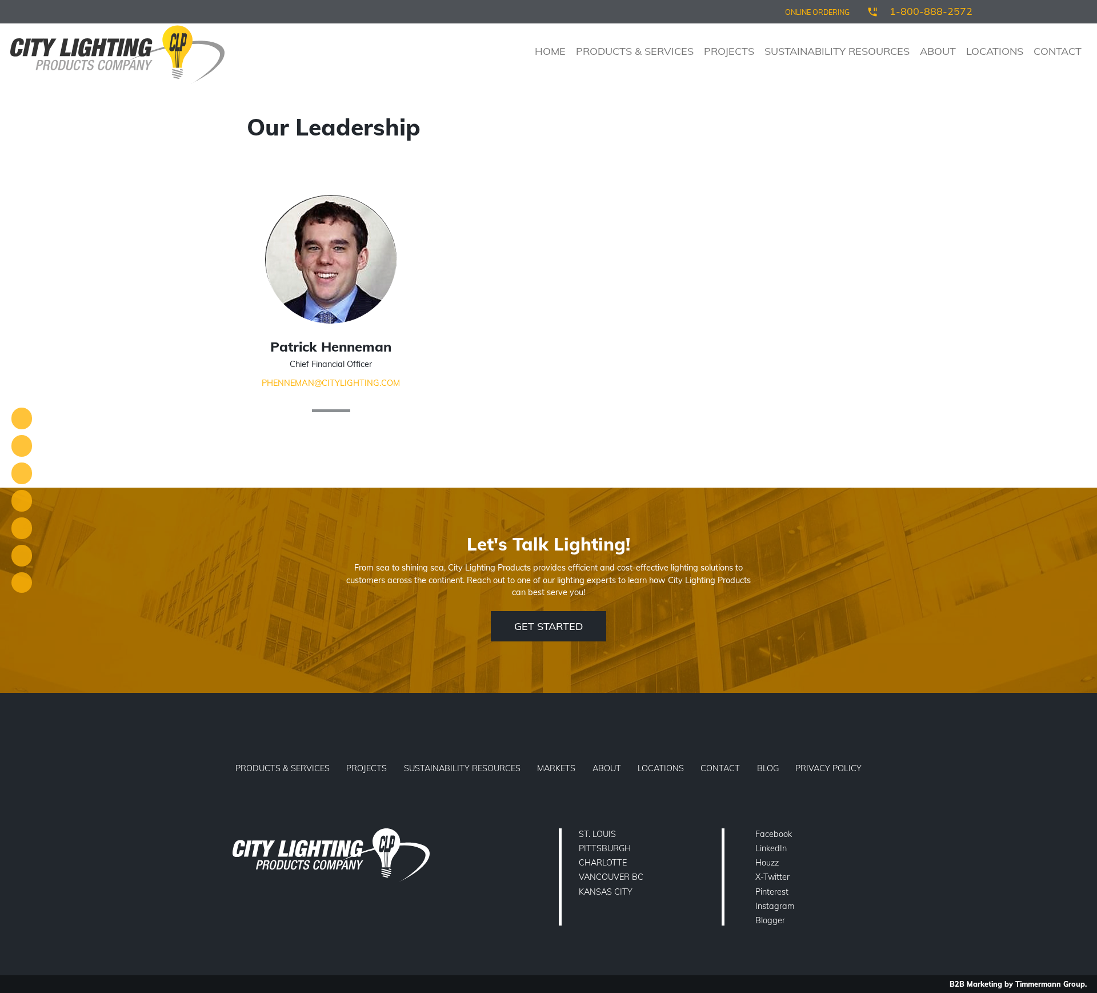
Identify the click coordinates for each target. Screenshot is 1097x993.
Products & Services (635, 51)
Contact (1058, 51)
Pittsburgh (605, 848)
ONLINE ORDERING (817, 12)
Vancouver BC (611, 877)
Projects (729, 51)
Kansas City (605, 892)
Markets (556, 768)
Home (550, 51)
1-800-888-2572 (931, 11)
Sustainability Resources (837, 51)
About (938, 51)
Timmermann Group (1050, 983)
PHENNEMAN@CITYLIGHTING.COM (331, 383)
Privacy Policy (828, 768)
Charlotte (603, 863)
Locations (994, 51)
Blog (768, 768)
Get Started (548, 626)
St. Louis (597, 834)
